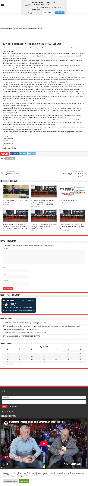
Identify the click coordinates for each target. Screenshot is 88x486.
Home (4, 28)
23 (80, 359)
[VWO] (32, 13)
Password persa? (7, 411)
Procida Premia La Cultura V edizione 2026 (25, 329)
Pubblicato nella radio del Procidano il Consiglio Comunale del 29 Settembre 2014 (44, 226)
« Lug (3, 366)
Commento (6, 248)
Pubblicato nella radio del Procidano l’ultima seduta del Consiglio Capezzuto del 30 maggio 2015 (43, 202)
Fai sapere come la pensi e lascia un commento (56, 47)
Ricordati (14, 406)
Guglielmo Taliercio (9, 47)
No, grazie (47, 12)
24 (7, 362)
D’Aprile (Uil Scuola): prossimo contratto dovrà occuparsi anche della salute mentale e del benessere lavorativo (46, 326)
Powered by (27, 13)
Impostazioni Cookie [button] (10, 481)
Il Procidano (10, 158)
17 (7, 359)
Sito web (5, 281)
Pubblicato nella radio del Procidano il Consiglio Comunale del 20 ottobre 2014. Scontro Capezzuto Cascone (15, 226)
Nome (5, 267)
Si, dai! (59, 12)
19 (32, 359)
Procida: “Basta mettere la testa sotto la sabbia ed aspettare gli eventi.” (72, 174)
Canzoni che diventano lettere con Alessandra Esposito (29, 333)
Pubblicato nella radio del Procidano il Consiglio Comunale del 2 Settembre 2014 (72, 226)
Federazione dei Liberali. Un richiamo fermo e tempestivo (14, 173)
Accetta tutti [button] (24, 481)
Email (5, 274)
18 (19, 359)
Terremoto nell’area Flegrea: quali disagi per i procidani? (29, 323)
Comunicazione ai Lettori (68, 200)
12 (32, 356)
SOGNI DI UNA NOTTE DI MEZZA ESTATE (26, 336)
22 (68, 359)
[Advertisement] (44, 21)
